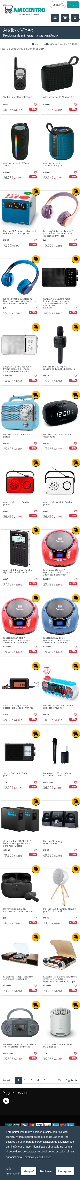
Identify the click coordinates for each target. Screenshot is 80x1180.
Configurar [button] (65, 1171)
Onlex (6, 104)
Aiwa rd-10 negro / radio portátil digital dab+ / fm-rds (18, 707)
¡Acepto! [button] (28, 1171)
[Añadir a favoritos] (35, 104)
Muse (6, 240)
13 (59, 1080)
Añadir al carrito (21, 117)
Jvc (44, 240)
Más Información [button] (13, 1171)
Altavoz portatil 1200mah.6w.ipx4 (52, 164)
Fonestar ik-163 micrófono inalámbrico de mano (57, 774)
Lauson (47, 579)
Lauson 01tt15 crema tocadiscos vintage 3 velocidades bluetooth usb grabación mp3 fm (60, 980)
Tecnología (49, 43)
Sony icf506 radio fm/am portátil (16, 774)
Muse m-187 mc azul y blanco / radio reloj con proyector (19, 232)
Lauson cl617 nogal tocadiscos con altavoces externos (19, 978)
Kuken (46, 104)
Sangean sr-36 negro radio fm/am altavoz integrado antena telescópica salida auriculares (56, 302)
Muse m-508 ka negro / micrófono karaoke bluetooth (59, 368)
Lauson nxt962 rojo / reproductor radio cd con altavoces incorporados (56, 572)
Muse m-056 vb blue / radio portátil (17, 435)
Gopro (6, 850)
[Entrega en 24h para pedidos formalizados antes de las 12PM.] (36, 191)
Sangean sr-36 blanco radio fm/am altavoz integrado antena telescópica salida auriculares (17, 370)
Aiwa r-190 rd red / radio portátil (16, 503)
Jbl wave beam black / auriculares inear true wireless (18, 910)
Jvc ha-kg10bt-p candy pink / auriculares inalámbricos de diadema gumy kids (58, 233)
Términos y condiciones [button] (37, 1157)
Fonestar (48, 782)
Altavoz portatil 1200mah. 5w (58, 97)
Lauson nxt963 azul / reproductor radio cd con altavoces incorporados (56, 640)
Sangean (47, 307)
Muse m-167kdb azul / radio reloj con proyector (58, 707)
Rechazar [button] (46, 1171)
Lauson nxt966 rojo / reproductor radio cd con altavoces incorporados (16, 640)
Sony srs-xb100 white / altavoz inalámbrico (59, 1045)
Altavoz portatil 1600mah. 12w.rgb (17, 164)
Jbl (4, 917)
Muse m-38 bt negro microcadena (53, 842)
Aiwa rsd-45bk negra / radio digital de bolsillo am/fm (17, 571)
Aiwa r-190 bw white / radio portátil (57, 503)
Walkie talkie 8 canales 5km (17, 97)
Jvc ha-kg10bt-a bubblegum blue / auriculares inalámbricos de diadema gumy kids (19, 301)
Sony (6, 782)
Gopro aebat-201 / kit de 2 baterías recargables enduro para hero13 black (17, 843)
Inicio (35, 43)
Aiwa (5, 511)
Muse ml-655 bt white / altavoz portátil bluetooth (59, 910)
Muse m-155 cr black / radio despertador (57, 435)
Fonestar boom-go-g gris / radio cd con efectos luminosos (19, 1045)
